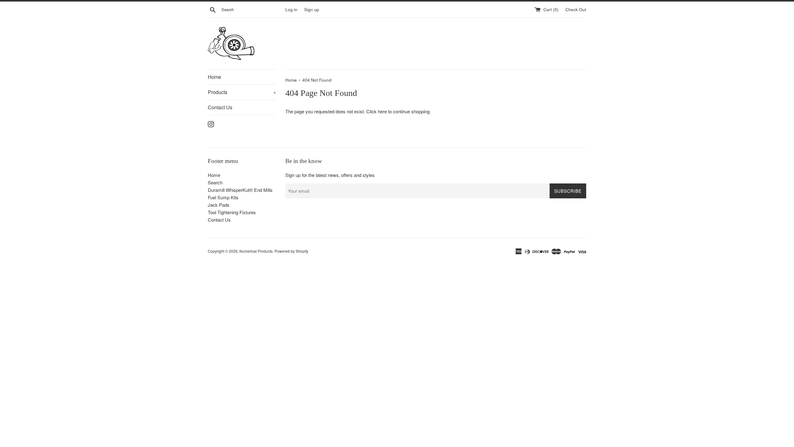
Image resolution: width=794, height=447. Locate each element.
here (382, 111)
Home (214, 76)
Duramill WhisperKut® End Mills (240, 190)
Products (242, 92)
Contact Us (220, 107)
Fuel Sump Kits (223, 197)
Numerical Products (256, 251)
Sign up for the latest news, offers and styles (330, 175)
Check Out (575, 9)
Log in (291, 9)
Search (215, 182)
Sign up (311, 9)
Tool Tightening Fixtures (232, 212)
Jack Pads (219, 204)
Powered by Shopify (291, 251)
